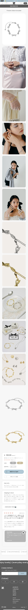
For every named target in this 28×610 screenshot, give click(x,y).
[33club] (14, 3)
